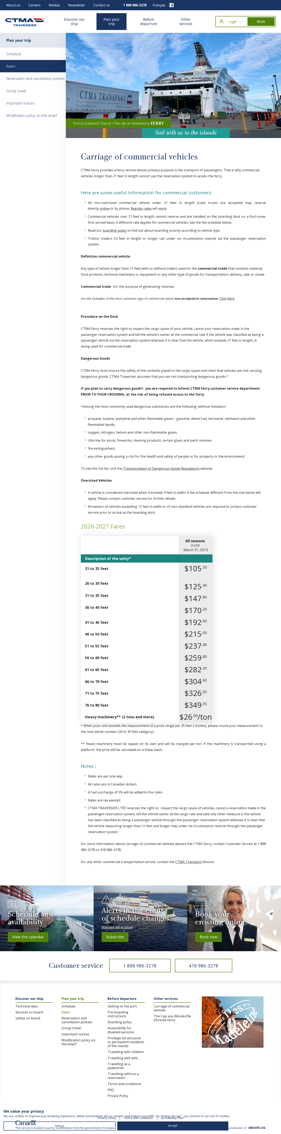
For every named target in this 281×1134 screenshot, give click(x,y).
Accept (172, 1125)
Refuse (59, 1126)
